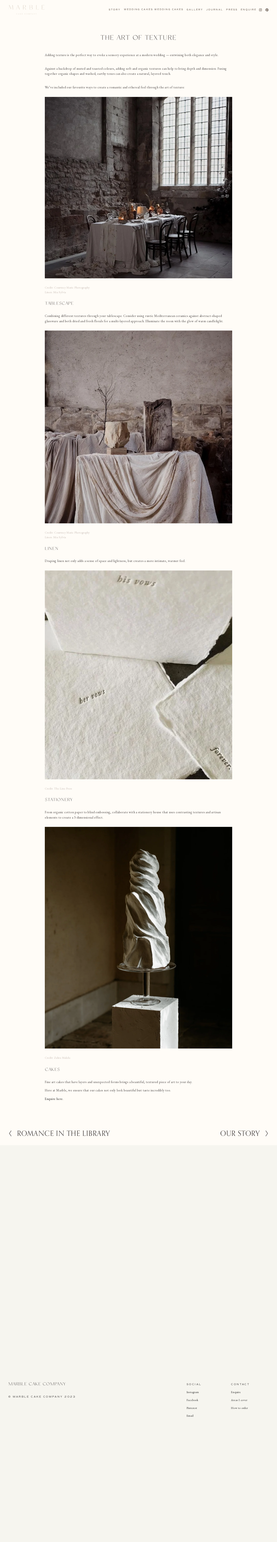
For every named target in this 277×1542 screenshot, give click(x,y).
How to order (239, 1408)
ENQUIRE (249, 9)
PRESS (232, 9)
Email (190, 1415)
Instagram (193, 1392)
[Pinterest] (267, 10)
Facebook (192, 1400)
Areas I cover (239, 1400)
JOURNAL (214, 9)
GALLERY (195, 9)
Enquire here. (54, 1099)
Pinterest (192, 1408)
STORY (115, 9)
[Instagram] (260, 10)
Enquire (236, 1392)
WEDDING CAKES (138, 9)
